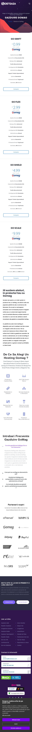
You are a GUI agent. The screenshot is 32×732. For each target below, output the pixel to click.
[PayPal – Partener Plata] (24, 537)
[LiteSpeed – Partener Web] (24, 527)
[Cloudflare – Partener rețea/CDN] (24, 547)
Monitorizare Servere (23, 637)
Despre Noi (20, 626)
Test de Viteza (21, 639)
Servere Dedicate (6, 645)
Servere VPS (4, 639)
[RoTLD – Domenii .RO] (8, 556)
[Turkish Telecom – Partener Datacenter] (24, 566)
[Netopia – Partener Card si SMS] (8, 547)
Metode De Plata (21, 634)
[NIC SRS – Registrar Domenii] (8, 566)
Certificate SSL (5, 642)
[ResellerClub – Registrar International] (24, 556)
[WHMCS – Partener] (24, 518)
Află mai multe (6, 715)
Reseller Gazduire (6, 626)
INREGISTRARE (9, 602)
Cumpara (16, 89)
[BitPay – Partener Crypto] (8, 537)
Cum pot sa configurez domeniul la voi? (16, 473)
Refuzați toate (16, 720)
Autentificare (20, 631)
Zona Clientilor (21, 623)
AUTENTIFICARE (23, 602)
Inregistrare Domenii (6, 628)
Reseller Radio (5, 637)
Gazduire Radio (5, 631)
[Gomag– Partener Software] (8, 527)
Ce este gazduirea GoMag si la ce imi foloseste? (16, 446)
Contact (19, 645)
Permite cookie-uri (16, 728)
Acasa (10, 21)
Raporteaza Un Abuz (23, 642)
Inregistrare (20, 628)
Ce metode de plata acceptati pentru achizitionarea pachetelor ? (16, 486)
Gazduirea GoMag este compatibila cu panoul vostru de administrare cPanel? (16, 479)
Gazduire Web (5, 623)
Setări (16, 724)
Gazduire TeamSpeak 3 (7, 634)
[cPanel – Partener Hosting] (8, 518)
